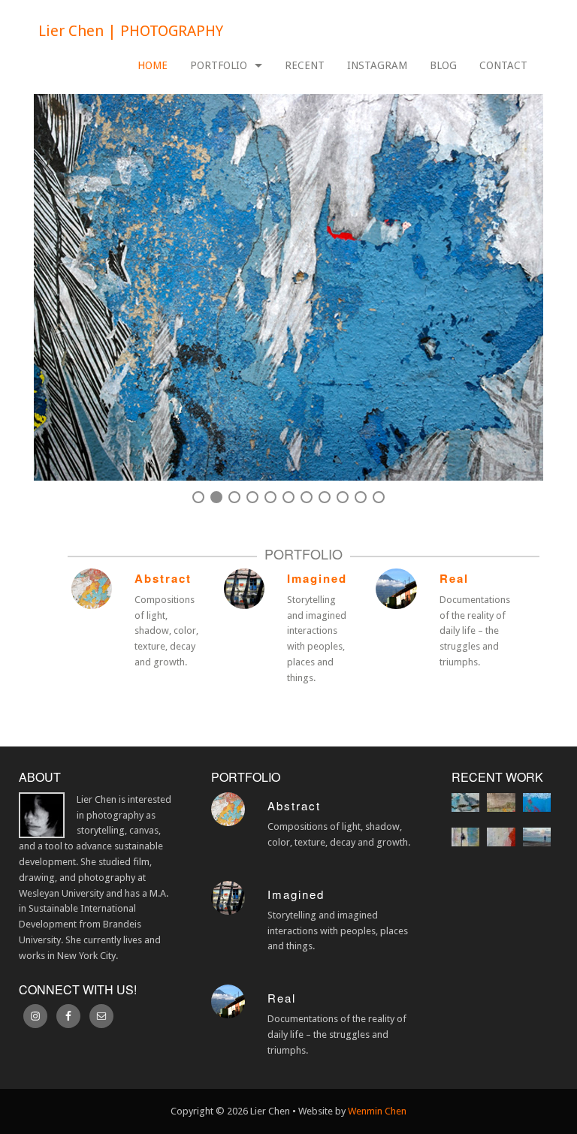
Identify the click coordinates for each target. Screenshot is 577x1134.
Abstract (163, 578)
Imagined (317, 578)
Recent (305, 65)
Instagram (377, 65)
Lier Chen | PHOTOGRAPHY (130, 31)
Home (152, 65)
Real (454, 578)
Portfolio (218, 65)
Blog (443, 65)
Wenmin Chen (377, 1111)
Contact (503, 65)
